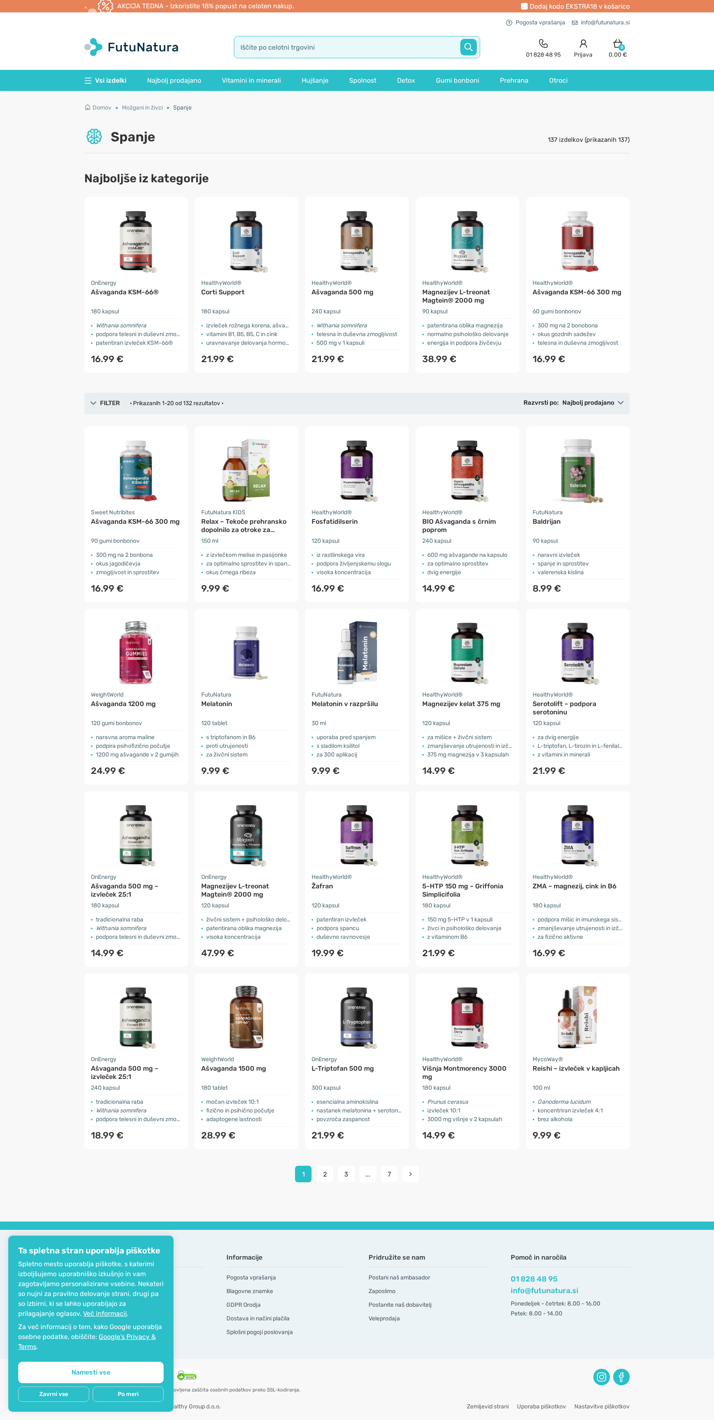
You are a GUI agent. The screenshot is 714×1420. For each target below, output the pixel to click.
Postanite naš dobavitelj (400, 1304)
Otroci (558, 80)
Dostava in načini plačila (258, 1318)
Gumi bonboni (457, 80)
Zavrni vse (53, 1394)
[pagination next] (410, 1174)
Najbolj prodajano (174, 80)
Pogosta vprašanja (540, 22)
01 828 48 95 (534, 1279)
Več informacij (105, 1313)
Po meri (128, 1394)
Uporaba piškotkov (541, 1406)
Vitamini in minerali (251, 80)
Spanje (182, 107)
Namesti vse (90, 1372)
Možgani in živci (142, 107)
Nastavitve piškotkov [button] (602, 1406)
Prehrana (514, 80)
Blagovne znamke (249, 1291)
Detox (406, 80)
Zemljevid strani (488, 1406)
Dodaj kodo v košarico (580, 6)
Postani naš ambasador (399, 1277)
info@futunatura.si (605, 22)
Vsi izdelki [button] (110, 80)
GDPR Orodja (243, 1304)
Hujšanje (315, 80)
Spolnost (362, 80)
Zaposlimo (382, 1291)
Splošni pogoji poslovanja (259, 1332)
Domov (102, 107)
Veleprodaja (384, 1318)
